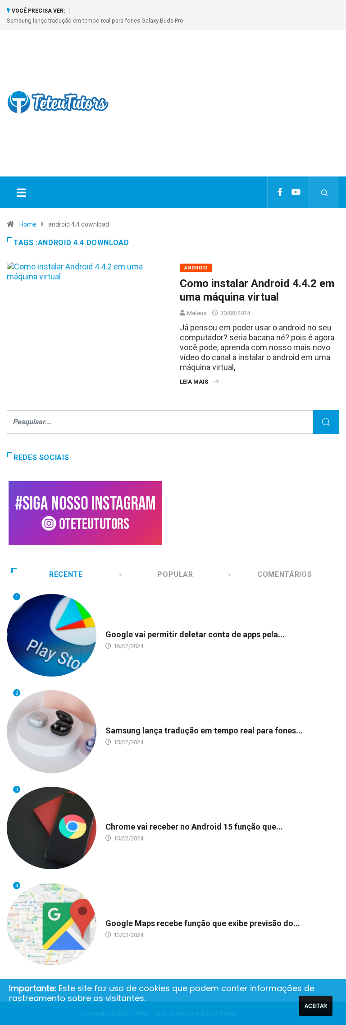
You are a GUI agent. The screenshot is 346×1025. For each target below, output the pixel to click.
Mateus (196, 313)
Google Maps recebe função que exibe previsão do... (202, 923)
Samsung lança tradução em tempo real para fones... (204, 730)
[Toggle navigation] (21, 192)
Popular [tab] (175, 574)
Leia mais (194, 381)
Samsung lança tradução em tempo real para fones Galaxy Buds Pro (95, 20)
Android (196, 268)
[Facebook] (280, 192)
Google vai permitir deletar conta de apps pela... (195, 634)
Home (27, 224)
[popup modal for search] (324, 192)
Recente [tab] (65, 574)
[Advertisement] (234, 111)
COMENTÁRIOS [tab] (284, 574)
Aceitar (316, 1006)
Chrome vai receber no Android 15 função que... (194, 826)
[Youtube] (295, 192)
